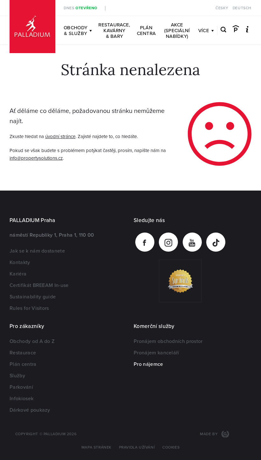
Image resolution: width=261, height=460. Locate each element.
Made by (209, 434)
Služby (17, 376)
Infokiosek (21, 398)
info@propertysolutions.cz (36, 158)
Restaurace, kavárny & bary (114, 30)
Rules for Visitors (29, 308)
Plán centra (146, 30)
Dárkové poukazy (30, 410)
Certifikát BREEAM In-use (39, 285)
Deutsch (242, 8)
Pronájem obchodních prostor (168, 341)
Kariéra (18, 274)
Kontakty (20, 262)
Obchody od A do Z (32, 341)
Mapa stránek (96, 447)
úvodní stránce (60, 136)
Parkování (21, 387)
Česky (221, 8)
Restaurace (23, 353)
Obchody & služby (75, 30)
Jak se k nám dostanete (37, 251)
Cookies (171, 447)
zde (165, 8)
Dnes (80, 8)
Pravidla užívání (137, 447)
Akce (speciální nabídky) (177, 30)
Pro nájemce (148, 364)
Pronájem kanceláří (156, 353)
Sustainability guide (33, 297)
